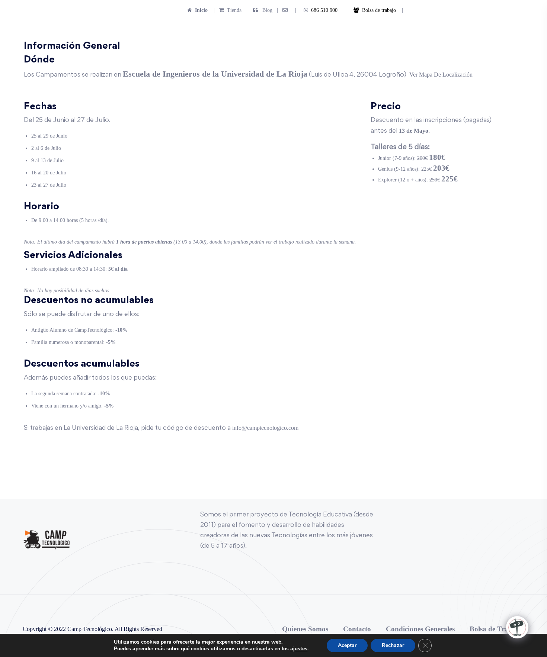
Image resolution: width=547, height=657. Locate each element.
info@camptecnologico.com (265, 428)
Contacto (357, 629)
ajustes (298, 648)
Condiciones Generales (420, 629)
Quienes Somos (305, 629)
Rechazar (393, 645)
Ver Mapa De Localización (441, 74)
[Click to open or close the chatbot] (517, 627)
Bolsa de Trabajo (496, 629)
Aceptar (347, 645)
